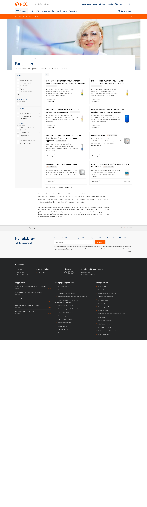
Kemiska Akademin (103, 334)
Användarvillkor (102, 286)
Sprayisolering (62, 316)
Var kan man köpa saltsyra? (65, 305)
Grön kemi (102, 4)
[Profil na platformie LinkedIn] (69, 272)
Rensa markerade (21, 77)
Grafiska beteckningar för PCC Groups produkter (111, 314)
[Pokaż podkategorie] (40, 113)
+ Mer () (19, 94)
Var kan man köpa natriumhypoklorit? (68, 309)
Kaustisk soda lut (62, 326)
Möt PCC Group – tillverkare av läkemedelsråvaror (71, 290)
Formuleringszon (126, 11)
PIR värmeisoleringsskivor (65, 319)
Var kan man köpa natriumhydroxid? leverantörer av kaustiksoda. (66, 301)
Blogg (95, 4)
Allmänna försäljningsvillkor (105, 297)
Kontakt (110, 4)
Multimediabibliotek (103, 310)
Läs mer (129, 251)
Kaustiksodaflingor (63, 329)
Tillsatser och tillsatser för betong (67, 293)
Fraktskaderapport (103, 300)
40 (69, 187)
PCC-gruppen (86, 4)
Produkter (23, 11)
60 (71, 187)
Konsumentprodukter (48, 11)
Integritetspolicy (103, 290)
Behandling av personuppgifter (107, 293)
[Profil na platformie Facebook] (65, 272)
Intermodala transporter (64, 323)
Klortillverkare (62, 333)
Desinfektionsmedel (63, 286)
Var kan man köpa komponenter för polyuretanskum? (72, 297)
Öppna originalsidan (34, 228)
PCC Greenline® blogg (104, 327)
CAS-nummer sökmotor (105, 320)
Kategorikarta (102, 317)
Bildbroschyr (101, 303)
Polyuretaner (73, 11)
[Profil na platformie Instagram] (72, 272)
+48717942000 (42, 272)
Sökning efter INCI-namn (105, 324)
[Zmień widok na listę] (47, 74)
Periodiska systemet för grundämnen (108, 331)
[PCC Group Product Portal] (21, 4)
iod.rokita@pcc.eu (90, 274)
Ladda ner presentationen (105, 307)
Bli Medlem (100, 242)
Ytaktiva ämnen (62, 11)
